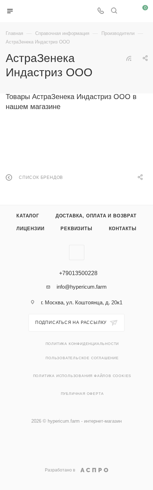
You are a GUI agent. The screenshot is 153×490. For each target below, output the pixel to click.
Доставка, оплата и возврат (96, 215)
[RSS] (128, 58)
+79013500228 (78, 273)
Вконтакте (76, 252)
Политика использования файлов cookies (82, 376)
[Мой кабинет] (127, 11)
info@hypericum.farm (82, 287)
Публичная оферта (82, 394)
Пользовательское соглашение (82, 358)
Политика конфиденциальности (82, 344)
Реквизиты (76, 228)
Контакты (123, 228)
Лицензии (30, 228)
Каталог (27, 215)
